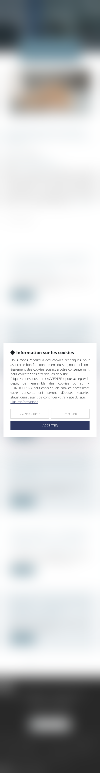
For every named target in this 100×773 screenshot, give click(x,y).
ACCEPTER (50, 425)
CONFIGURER (30, 413)
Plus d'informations (24, 402)
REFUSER (70, 413)
